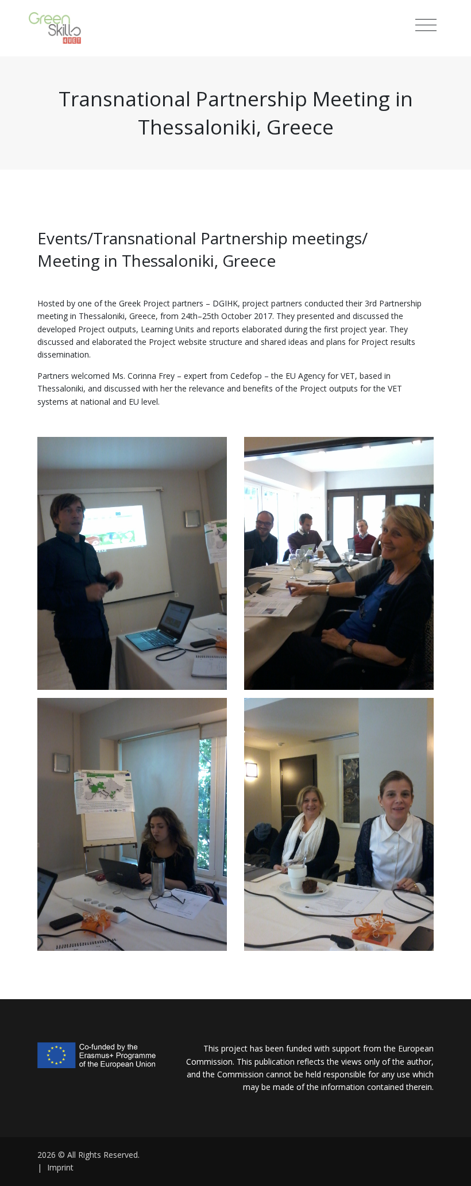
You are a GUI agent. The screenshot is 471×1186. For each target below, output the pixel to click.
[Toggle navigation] (426, 25)
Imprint (60, 1167)
